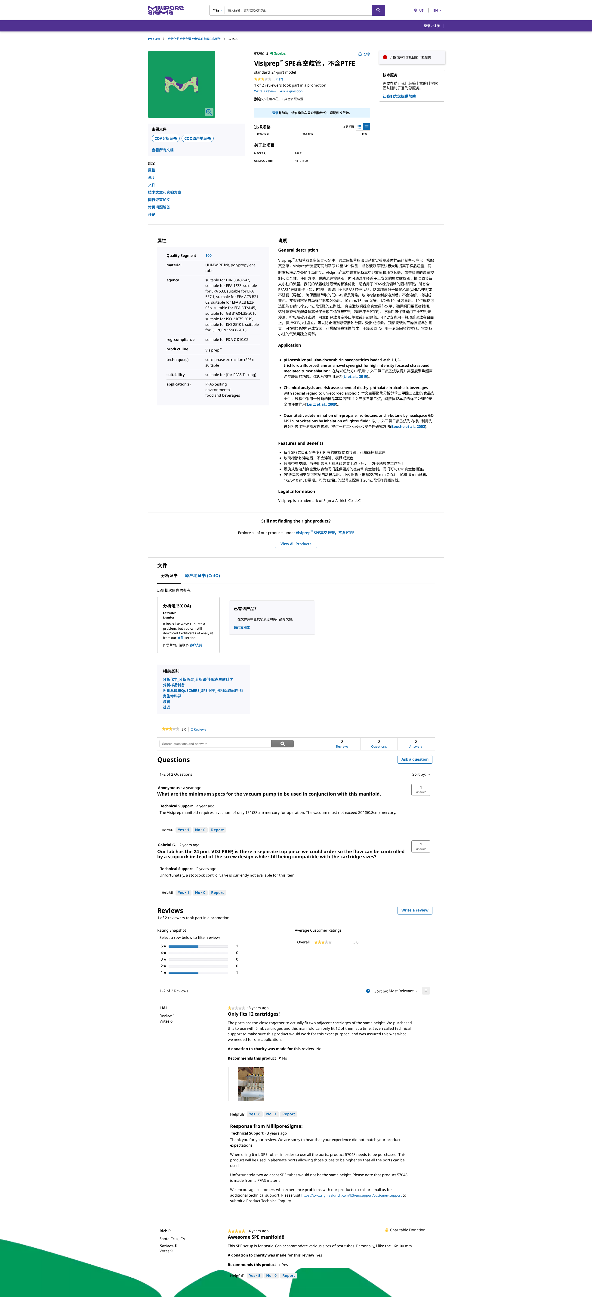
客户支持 (196, 645)
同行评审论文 (159, 199)
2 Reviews (200, 729)
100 (208, 255)
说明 (151, 177)
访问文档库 (242, 627)
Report (217, 829)
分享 (367, 54)
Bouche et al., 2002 (408, 426)
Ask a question (291, 91)
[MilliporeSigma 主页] (166, 10)
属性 (151, 170)
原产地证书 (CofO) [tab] (202, 575)
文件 (151, 184)
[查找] (378, 10)
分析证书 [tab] (169, 575)
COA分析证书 (165, 138)
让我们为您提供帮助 (399, 96)
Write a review (265, 91)
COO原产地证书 (197, 138)
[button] (432, 26)
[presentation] (251, 1084)
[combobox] (297, 10)
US (421, 10)
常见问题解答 (159, 207)
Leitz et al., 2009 (321, 404)
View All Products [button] (296, 543)
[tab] (158, 38)
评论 (151, 214)
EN (435, 10)
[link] (170, 729)
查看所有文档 (163, 150)
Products (154, 39)
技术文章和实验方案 (164, 192)
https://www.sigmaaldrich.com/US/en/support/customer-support (351, 1195)
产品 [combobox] (216, 10)
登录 (275, 113)
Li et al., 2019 (355, 376)
